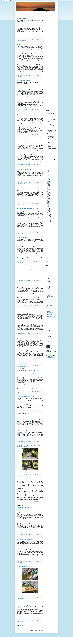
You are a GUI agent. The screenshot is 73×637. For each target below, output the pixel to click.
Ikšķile (47, 191)
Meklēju (48, 145)
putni (47, 228)
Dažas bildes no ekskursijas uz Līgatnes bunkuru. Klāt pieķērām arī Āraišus (29, 446)
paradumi (48, 218)
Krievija (48, 200)
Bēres (18, 44)
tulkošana (22, 621)
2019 (47, 285)
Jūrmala (48, 195)
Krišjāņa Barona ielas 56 (26, 247)
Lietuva (48, 208)
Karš (47, 196)
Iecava (47, 188)
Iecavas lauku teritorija (50, 189)
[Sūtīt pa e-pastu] (34, 39)
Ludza (47, 211)
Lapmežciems (48, 204)
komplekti (48, 198)
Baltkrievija (48, 172)
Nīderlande (48, 214)
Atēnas (48, 168)
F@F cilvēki (48, 183)
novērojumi (48, 216)
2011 (47, 341)
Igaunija (48, 190)
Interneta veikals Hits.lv (22, 601)
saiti (20, 621)
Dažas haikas (20, 265)
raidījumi (48, 230)
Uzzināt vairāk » (19, 200)
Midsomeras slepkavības (23, 18)
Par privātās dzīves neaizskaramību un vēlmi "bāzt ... (51, 306)
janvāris (49, 336)
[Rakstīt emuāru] (35, 39)
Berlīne (48, 174)
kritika (22, 183)
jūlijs (48, 329)
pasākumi (25, 334)
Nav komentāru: (30, 39)
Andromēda (48, 166)
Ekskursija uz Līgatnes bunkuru (24, 480)
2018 (47, 286)
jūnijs (48, 330)
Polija (47, 226)
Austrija (48, 169)
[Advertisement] (51, 31)
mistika (48, 212)
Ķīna (47, 202)
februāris (49, 335)
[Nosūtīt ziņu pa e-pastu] (32, 39)
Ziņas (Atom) (21, 625)
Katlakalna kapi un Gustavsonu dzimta (26, 370)
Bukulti (48, 176)
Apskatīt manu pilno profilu (49, 357)
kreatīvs (48, 199)
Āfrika (47, 170)
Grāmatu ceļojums (21, 311)
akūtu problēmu (33, 84)
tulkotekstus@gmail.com (32, 423)
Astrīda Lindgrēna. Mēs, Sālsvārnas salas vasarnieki (50, 123)
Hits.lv (27, 606)
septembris (49, 294)
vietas (22, 262)
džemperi (48, 182)
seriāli (25, 40)
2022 (47, 281)
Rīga (22, 76)
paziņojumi (48, 221)
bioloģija (48, 175)
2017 (47, 287)
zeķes (47, 261)
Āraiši (47, 171)
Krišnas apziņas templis (23, 237)
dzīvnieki (48, 181)
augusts (49, 295)
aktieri (47, 165)
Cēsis (47, 178)
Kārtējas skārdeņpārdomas (23, 80)
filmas (20, 40)
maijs (48, 331)
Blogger (42, 630)
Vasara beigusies (21, 186)
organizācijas (48, 217)
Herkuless (48, 187)
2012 (47, 340)
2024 (47, 279)
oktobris (49, 293)
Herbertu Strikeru (27, 91)
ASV (47, 167)
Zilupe (47, 262)
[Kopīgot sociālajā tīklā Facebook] (37, 39)
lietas (20, 334)
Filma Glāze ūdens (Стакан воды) (25, 396)
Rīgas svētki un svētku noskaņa (24, 338)
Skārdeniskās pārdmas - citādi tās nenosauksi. (28, 415)
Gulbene (48, 186)
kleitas (47, 197)
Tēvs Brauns (48, 140)
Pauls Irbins (20, 285)
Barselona (48, 173)
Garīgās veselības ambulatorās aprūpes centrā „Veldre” (51, 129)
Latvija (47, 205)
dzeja (20, 281)
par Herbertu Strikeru (28, 434)
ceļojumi (48, 177)
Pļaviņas (48, 225)
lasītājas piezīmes (49, 155)
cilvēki (20, 76)
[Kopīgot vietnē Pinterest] (38, 39)
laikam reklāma (49, 203)
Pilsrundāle (48, 224)
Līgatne (48, 210)
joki (47, 194)
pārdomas (22, 40)
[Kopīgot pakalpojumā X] (36, 39)
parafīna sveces (49, 219)
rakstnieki (48, 231)
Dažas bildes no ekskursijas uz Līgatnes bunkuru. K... (51, 320)
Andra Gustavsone (49, 348)
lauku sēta (48, 206)
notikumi (22, 334)
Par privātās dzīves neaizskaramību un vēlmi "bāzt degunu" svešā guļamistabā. (29, 209)
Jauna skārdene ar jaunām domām (25, 140)
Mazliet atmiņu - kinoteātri (23, 507)
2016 (47, 288)
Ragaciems (48, 229)
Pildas (47, 223)
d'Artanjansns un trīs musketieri (24, 169)
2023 (47, 280)
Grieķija (48, 185)
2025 (47, 278)
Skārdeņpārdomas (21, 114)
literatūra (48, 209)
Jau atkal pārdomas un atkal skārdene (26, 539)
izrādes (48, 192)
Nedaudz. (48, 213)
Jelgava (48, 193)
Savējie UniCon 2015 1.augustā (24, 566)
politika (48, 227)
